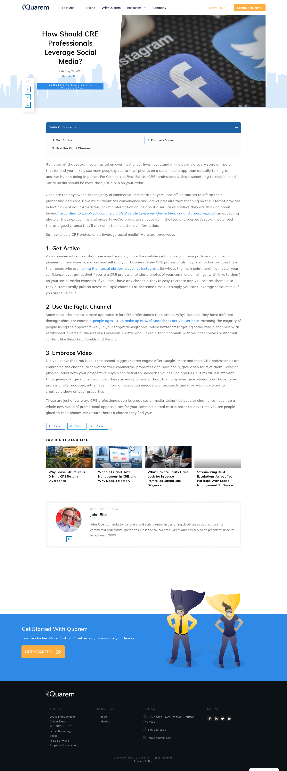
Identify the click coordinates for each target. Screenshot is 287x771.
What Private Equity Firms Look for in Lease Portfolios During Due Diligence (168, 467)
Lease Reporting (60, 731)
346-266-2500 (157, 729)
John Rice (72, 76)
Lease (53, 716)
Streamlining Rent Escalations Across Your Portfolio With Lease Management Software (217, 467)
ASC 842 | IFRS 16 (61, 726)
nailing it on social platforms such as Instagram (118, 268)
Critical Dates (58, 721)
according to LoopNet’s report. (137, 213)
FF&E (53, 740)
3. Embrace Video (161, 140)
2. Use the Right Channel (71, 148)
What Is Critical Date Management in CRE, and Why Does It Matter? (118, 467)
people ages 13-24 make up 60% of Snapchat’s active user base (146, 320)
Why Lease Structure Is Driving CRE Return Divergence (69, 467)
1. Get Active (62, 140)
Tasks (53, 735)
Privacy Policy (143, 761)
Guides (105, 721)
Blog (104, 716)
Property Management (64, 745)
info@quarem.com (159, 738)
